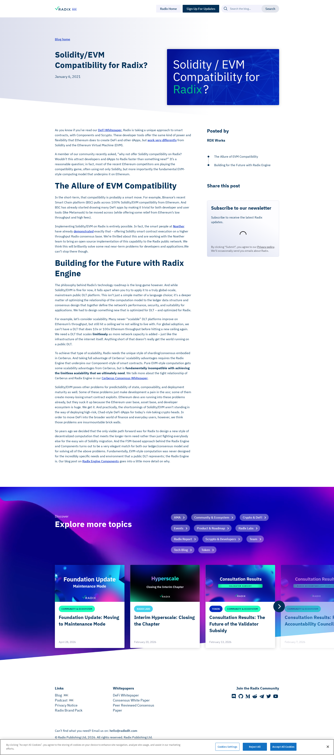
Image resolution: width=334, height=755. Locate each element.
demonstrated (84, 231)
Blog (58, 695)
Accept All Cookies (283, 746)
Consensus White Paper (131, 700)
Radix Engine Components (100, 461)
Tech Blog (181, 550)
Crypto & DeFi (252, 517)
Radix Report (183, 539)
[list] (167, 606)
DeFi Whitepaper (110, 130)
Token (205, 550)
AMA (177, 517)
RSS (66, 695)
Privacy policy (265, 247)
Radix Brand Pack (68, 710)
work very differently (162, 140)
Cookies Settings (227, 746)
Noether (178, 226)
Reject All (255, 746)
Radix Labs (246, 528)
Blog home (62, 39)
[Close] (328, 746)
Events (178, 528)
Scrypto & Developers (220, 539)
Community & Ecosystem (211, 517)
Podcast (61, 700)
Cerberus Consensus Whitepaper (125, 378)
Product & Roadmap (211, 528)
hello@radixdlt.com (123, 731)
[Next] (279, 606)
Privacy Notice (66, 705)
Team (253, 539)
